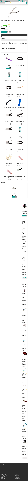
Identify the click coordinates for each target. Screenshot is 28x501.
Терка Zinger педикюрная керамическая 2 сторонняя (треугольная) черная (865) (19, 177)
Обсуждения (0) (3, 38)
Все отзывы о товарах (24, 458)
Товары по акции (3, 476)
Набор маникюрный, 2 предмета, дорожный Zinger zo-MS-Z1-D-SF (24, 285)
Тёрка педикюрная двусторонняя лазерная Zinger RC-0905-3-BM (9, 94)
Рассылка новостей (17, 477)
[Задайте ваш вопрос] (10, 31)
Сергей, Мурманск (23, 264)
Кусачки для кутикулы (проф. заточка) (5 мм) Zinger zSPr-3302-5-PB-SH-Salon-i (14, 193)
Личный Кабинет (16, 474)
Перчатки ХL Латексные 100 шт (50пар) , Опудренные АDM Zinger (9, 163)
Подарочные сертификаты (4, 475)
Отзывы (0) (2, 36)
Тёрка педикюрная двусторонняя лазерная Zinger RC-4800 (9, 121)
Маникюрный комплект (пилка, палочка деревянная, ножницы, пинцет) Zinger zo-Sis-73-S (19, 81)
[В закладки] (7, 31)
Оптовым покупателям (3, 474)
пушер (13, 47)
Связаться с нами (3, 478)
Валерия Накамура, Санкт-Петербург (23, 233)
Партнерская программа (4, 40)
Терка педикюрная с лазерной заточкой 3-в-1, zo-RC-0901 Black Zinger (9, 108)
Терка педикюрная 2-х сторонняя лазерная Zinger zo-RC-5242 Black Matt (20, 121)
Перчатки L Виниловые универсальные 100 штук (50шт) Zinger (9, 177)
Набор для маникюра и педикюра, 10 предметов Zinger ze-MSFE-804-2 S (24, 437)
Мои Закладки (16, 476)
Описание (2, 35)
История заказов (17, 475)
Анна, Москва (24, 241)
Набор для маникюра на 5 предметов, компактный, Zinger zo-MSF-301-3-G (24, 212)
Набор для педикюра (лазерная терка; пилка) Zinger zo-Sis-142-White (9, 80)
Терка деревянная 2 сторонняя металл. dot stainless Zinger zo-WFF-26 (20, 94)
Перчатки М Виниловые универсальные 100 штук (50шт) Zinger (20, 163)
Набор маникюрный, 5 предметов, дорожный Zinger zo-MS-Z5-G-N (24, 397)
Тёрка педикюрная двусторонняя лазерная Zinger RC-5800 (9, 135)
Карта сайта (2, 477)
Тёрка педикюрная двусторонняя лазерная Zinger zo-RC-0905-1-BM (19, 65)
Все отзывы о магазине (24, 278)
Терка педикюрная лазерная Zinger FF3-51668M (9, 65)
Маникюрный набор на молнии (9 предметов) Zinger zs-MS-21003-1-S (24, 349)
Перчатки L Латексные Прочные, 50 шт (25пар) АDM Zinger (20, 108)
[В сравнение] (9, 31)
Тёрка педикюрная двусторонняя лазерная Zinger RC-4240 (9, 149)
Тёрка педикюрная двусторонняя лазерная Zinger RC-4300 (20, 149)
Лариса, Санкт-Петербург (24, 221)
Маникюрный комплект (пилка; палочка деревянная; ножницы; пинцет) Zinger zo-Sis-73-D (19, 136)
